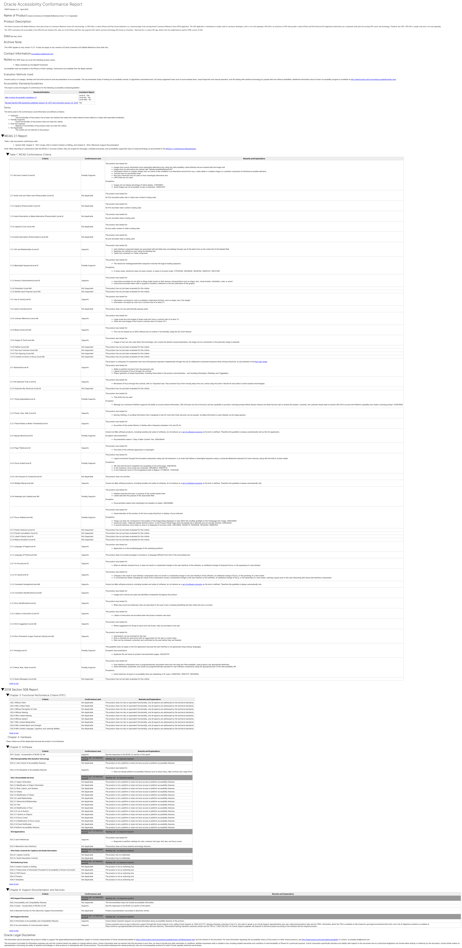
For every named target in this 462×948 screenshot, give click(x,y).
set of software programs (192, 432)
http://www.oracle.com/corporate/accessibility (320, 939)
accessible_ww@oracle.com (42, 54)
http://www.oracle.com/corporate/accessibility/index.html (373, 79)
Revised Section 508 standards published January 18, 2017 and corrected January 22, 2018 (41, 103)
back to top (14, 683)
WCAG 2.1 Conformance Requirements (181, 149)
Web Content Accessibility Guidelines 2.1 (21, 97)
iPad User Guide (260, 362)
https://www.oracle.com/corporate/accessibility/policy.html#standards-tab (165, 939)
